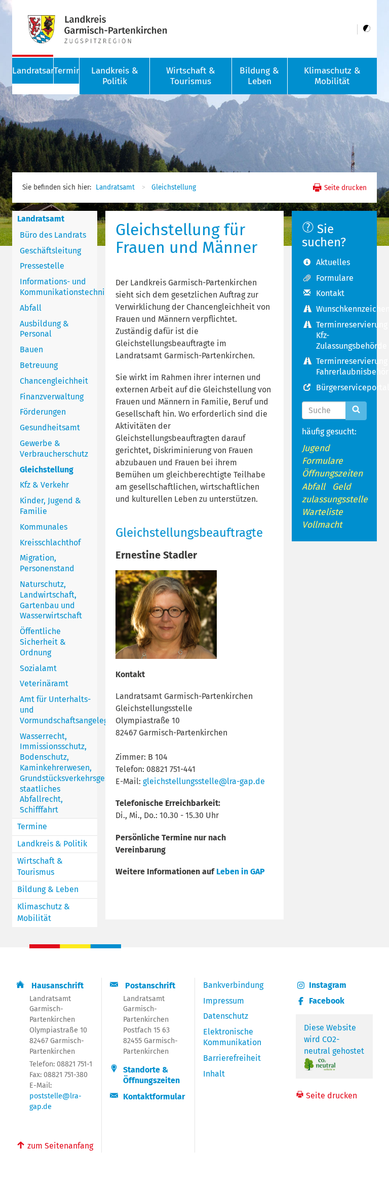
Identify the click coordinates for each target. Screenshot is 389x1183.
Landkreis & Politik (114, 76)
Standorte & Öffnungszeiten (151, 1075)
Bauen (31, 349)
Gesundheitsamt (50, 427)
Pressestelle (42, 266)
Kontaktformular (154, 1096)
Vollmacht (322, 525)
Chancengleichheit (54, 381)
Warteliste (322, 512)
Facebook (326, 1001)
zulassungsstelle (335, 499)
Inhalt (214, 1074)
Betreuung (39, 365)
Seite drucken (344, 187)
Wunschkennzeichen (341, 309)
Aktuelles (333, 262)
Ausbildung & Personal (44, 329)
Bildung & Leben (259, 76)
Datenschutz (225, 1016)
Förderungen (43, 412)
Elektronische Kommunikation (232, 1037)
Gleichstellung (173, 187)
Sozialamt (38, 668)
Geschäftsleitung (50, 250)
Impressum (223, 1001)
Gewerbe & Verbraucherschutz (54, 448)
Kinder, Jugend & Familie (50, 506)
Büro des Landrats (53, 235)
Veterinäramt (44, 683)
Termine (66, 70)
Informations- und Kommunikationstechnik (58, 287)
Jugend (316, 448)
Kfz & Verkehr (44, 485)
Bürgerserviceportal (341, 387)
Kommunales (43, 527)
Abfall (31, 308)
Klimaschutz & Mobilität (332, 76)
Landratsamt (115, 187)
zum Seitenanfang (54, 1145)
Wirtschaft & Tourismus (190, 76)
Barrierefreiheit (232, 1058)
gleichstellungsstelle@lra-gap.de (204, 781)
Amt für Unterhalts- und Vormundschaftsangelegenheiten (58, 709)
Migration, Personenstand (47, 563)
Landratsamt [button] (32, 70)
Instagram (327, 985)
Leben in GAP (240, 871)
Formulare (335, 278)
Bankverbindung (233, 985)
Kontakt (330, 293)
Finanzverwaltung (52, 396)
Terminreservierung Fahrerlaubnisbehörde (341, 366)
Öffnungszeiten (332, 473)
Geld (341, 487)
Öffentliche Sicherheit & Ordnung (43, 641)
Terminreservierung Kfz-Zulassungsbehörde (341, 335)
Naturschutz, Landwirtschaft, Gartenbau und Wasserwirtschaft (51, 599)
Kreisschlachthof (50, 542)
